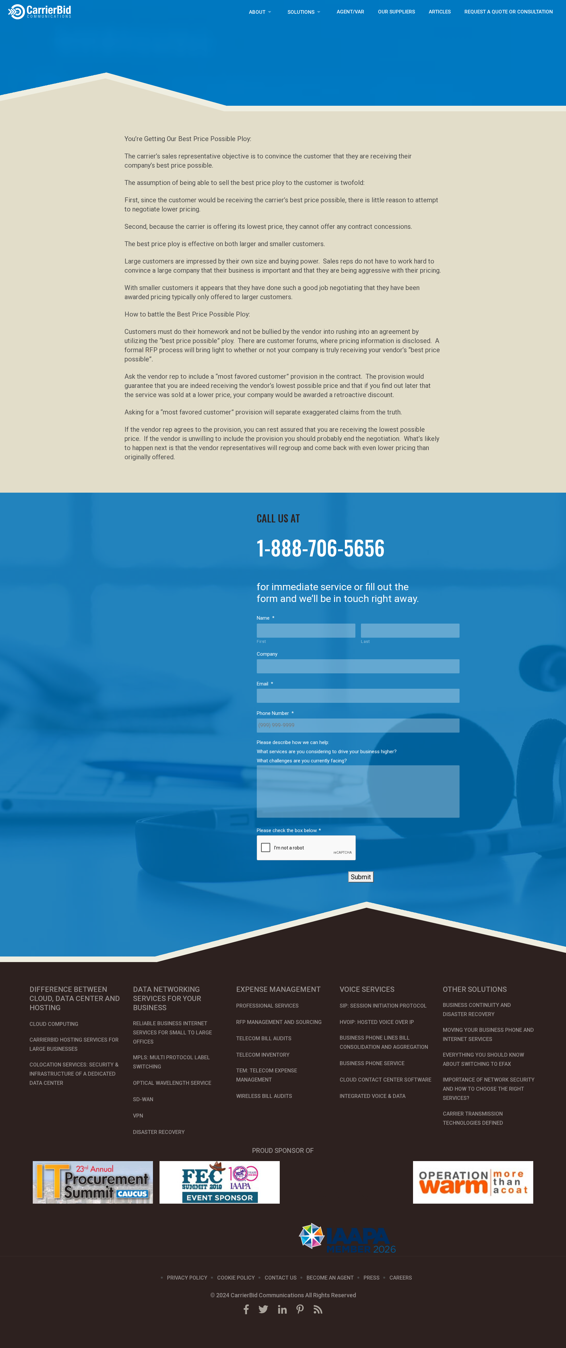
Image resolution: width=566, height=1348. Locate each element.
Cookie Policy (236, 1278)
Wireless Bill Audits (264, 1096)
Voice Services (367, 989)
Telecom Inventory (263, 1055)
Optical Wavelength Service (172, 1083)
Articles (440, 12)
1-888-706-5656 (321, 547)
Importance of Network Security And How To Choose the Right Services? (489, 1089)
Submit (361, 877)
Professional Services (267, 1006)
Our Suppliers (396, 12)
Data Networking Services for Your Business (167, 998)
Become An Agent (330, 1278)
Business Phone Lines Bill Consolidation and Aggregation (384, 1042)
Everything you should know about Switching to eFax (483, 1059)
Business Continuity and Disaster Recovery (477, 1009)
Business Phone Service (372, 1063)
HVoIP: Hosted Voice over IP (377, 1022)
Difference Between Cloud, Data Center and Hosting (74, 998)
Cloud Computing (53, 1024)
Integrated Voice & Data (373, 1096)
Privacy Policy (187, 1278)
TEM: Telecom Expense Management (266, 1075)
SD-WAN (143, 1099)
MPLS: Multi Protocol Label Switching (171, 1062)
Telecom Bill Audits (264, 1038)
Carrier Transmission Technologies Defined (473, 1118)
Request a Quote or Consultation (508, 12)
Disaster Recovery (159, 1132)
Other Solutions (475, 989)
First (261, 641)
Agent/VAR (350, 12)
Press (372, 1278)
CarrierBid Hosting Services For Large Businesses (74, 1044)
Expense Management (278, 989)
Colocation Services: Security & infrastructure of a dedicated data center (74, 1074)
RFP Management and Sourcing (279, 1022)
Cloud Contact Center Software (385, 1080)
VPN (138, 1116)
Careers (400, 1278)
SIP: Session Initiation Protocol (383, 1006)
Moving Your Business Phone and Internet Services (488, 1034)
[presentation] (306, 848)
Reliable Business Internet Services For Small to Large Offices (172, 1032)
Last (365, 641)
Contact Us (281, 1278)
